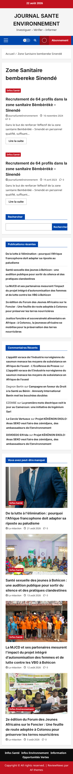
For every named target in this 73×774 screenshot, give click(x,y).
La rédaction (14, 528)
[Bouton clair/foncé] (26, 40)
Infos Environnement (22, 709)
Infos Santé (13, 90)
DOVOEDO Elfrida (17, 434)
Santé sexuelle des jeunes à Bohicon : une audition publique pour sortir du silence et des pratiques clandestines (35, 274)
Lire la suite (18, 141)
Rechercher (15, 216)
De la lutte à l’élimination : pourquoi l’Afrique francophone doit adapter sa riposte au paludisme (34, 258)
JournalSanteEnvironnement (23, 115)
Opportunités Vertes (35, 757)
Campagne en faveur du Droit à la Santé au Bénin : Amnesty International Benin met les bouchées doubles (36, 391)
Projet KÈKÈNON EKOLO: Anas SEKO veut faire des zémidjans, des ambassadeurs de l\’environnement (36, 423)
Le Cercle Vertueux (18, 418)
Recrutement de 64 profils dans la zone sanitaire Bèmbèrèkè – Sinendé (36, 105)
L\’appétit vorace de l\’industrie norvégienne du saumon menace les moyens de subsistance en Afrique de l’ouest (36, 375)
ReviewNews (55, 765)
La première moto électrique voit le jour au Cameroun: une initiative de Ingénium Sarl (36, 407)
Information (58, 753)
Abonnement (60, 40)
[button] (6, 40)
